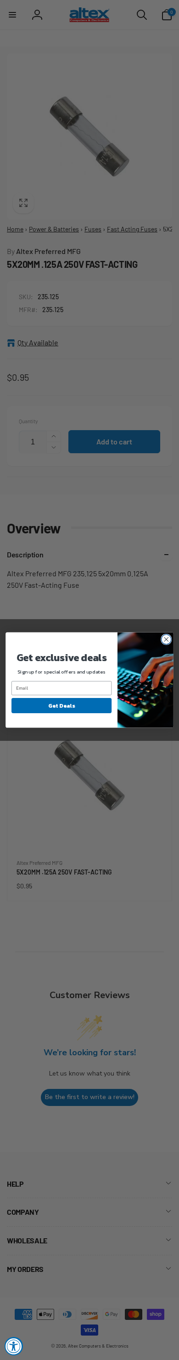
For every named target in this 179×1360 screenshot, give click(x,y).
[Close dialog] (166, 639)
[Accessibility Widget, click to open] (14, 1346)
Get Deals (61, 705)
